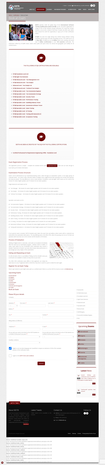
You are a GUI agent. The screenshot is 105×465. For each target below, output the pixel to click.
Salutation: (12, 303)
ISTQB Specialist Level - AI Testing (22, 111)
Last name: (51, 303)
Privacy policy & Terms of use (89, 433)
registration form (52, 165)
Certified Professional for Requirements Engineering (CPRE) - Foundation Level (35, 153)
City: (10, 315)
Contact (69, 5)
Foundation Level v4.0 (83, 296)
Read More (26, 424)
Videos (84, 9)
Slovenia (12, 284)
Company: (11, 297)
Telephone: (12, 326)
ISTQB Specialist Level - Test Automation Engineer (27, 91)
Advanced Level (81, 302)
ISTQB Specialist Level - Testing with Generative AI (27, 114)
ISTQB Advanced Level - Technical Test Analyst (26, 88)
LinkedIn (94, 5)
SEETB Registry (81, 312)
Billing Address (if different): (15, 320)
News (79, 9)
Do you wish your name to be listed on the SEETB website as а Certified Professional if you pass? (24, 333)
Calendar (49, 9)
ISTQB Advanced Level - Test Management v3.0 (26, 79)
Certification (40, 9)
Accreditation (72, 9)
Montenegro (13, 282)
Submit (41, 363)
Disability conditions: (14, 340)
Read (94, 383)
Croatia (12, 287)
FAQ (79, 318)
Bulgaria (12, 277)
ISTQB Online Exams (82, 293)
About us (32, 9)
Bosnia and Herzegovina (16, 286)
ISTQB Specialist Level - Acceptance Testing (25, 117)
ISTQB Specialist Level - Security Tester (24, 97)
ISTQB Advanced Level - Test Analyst (23, 82)
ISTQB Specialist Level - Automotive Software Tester (27, 105)
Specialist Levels (81, 305)
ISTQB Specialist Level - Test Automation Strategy (27, 94)
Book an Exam (81, 309)
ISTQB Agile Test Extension (20, 77)
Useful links (91, 9)
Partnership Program (60, 9)
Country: (45, 315)
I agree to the (23, 355)
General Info (80, 290)
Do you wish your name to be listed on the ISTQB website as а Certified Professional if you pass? (58, 333)
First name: (23, 303)
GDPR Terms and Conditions (27, 355)
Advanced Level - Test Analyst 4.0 (22, 85)
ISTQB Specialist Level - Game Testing (23, 108)
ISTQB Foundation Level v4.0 (20, 74)
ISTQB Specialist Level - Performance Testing (25, 99)
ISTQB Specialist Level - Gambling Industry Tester (26, 102)
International (13, 275)
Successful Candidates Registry (85, 315)
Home (65, 5)
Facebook (91, 5)
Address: (11, 309)
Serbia (11, 280)
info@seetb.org (76, 5)
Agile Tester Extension (83, 299)
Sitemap (74, 433)
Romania (12, 279)
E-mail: (44, 326)
